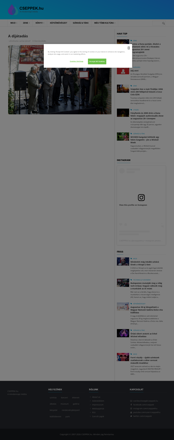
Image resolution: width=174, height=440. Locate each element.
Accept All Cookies (97, 61)
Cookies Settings (76, 61)
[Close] (128, 48)
